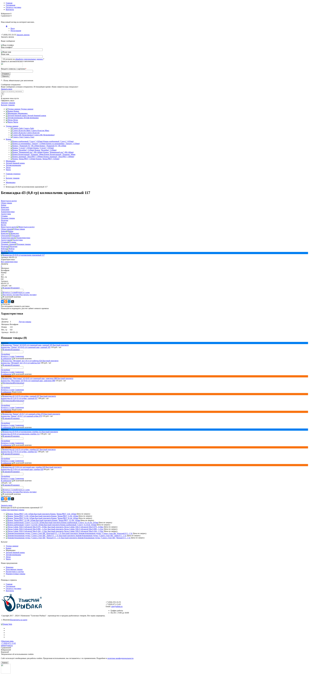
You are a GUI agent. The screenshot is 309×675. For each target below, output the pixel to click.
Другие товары (25, 322)
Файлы (4, 249)
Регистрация (16, 31)
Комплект (5, 233)
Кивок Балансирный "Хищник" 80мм (59, 154)
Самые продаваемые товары (12, 510)
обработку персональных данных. (29, 59)
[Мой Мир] (9, 301)
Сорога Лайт (29, 128)
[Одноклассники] (5, 301)
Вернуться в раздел (9, 227)
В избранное (6, 358)
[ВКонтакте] (2, 301)
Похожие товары (8, 244)
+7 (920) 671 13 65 (8, 643)
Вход (13, 28)
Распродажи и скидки (15, 572)
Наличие (4, 246)
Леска (15, 120)
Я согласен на (23, 59)
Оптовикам (10, 5)
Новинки (9, 567)
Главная (9, 3)
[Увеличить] (23, 255)
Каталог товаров (8, 103)
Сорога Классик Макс (40, 130)
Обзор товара (6, 229)
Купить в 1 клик (23, 292)
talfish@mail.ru (7, 645)
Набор (3, 231)
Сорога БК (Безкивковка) (44, 135)
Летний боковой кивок (36, 115)
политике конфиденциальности (120, 658)
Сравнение (19, 356)
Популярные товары (14, 569)
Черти (15, 122)
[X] (12, 301)
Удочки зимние (27, 109)
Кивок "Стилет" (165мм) (43, 148)
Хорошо (5, 663)
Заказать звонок (23, 35)
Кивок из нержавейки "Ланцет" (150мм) (63, 144)
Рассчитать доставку (28, 295)
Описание (5, 236)
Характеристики (8, 238)
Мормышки (23, 113)
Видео (3, 251)
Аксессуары (6, 240)
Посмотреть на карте (18, 620)
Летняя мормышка (31, 118)
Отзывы (4, 242)
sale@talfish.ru (117, 606)
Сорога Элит (29, 137)
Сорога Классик (33, 133)
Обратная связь (7, 641)
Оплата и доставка (13, 7)
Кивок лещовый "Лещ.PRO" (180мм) (59, 157)
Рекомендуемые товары (15, 574)
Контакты (10, 9)
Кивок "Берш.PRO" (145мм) (47, 159)
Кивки (16, 111)
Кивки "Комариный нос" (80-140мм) (58, 152)
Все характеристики (9, 262)
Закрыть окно (6, 89)
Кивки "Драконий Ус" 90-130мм (53, 146)
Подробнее (5, 354)
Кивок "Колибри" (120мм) (45, 150)
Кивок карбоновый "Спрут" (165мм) (58, 141)
